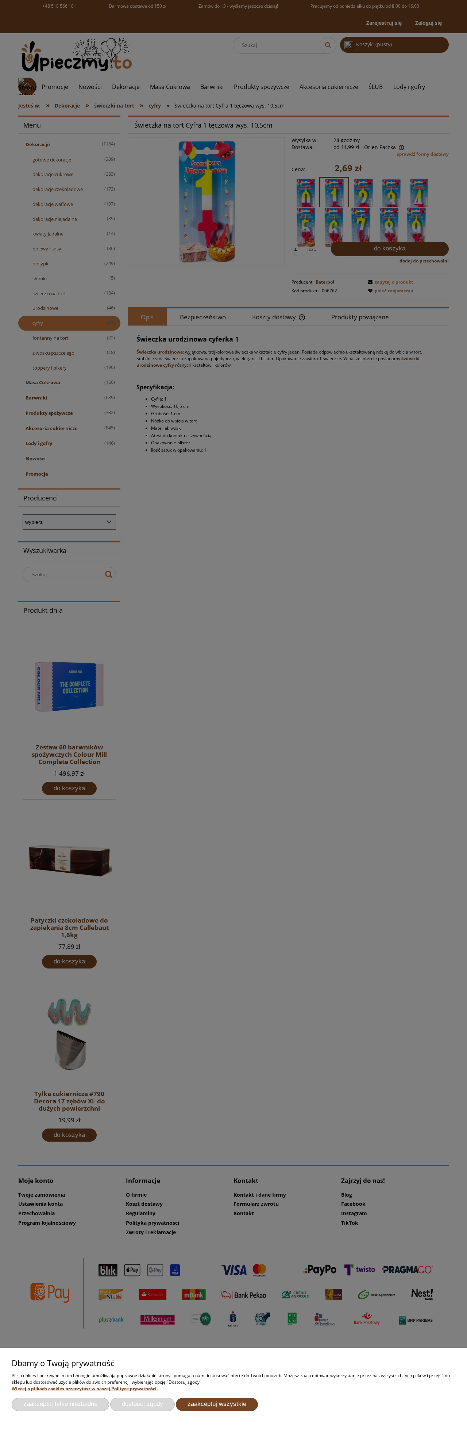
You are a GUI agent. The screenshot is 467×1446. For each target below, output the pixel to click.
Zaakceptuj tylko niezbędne (60, 1403)
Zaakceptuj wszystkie (217, 1403)
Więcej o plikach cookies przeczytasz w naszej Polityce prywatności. (85, 1388)
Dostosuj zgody (142, 1403)
